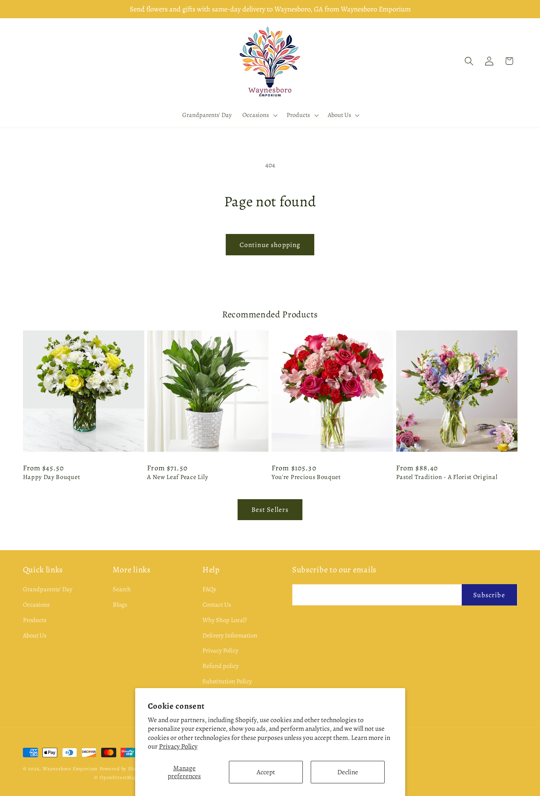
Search (122, 589)
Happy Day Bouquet (51, 477)
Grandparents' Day (47, 589)
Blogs (120, 604)
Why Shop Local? (224, 619)
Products (34, 619)
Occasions (36, 604)
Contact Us (216, 604)
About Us (34, 635)
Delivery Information (229, 635)
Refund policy (220, 666)
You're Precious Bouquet (306, 477)
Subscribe (489, 594)
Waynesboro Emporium (70, 768)
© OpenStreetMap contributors (131, 777)
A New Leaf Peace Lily (177, 477)
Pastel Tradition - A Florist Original (447, 477)
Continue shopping (270, 244)
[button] (259, 115)
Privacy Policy (178, 746)
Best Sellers (270, 509)
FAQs (209, 589)
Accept (266, 772)
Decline (347, 772)
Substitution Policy (227, 681)
